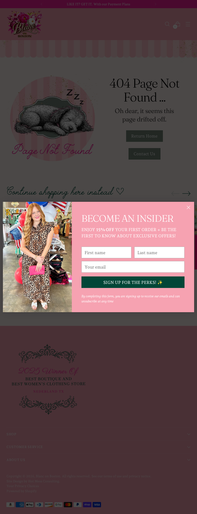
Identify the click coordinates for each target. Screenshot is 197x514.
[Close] (188, 207)
